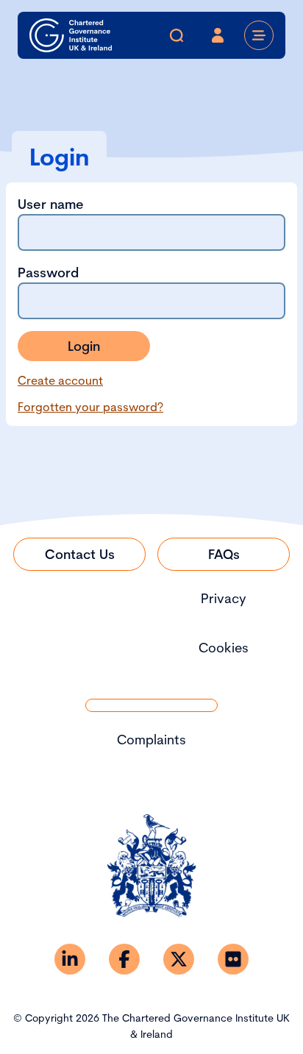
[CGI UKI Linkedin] (69, 959)
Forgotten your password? (90, 406)
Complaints (151, 739)
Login (84, 346)
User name (51, 204)
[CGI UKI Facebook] (124, 959)
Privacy (223, 598)
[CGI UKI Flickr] (233, 959)
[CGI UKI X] (178, 959)
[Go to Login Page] (217, 35)
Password (48, 272)
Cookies (224, 647)
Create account (60, 380)
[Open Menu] (259, 35)
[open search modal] (176, 35)
